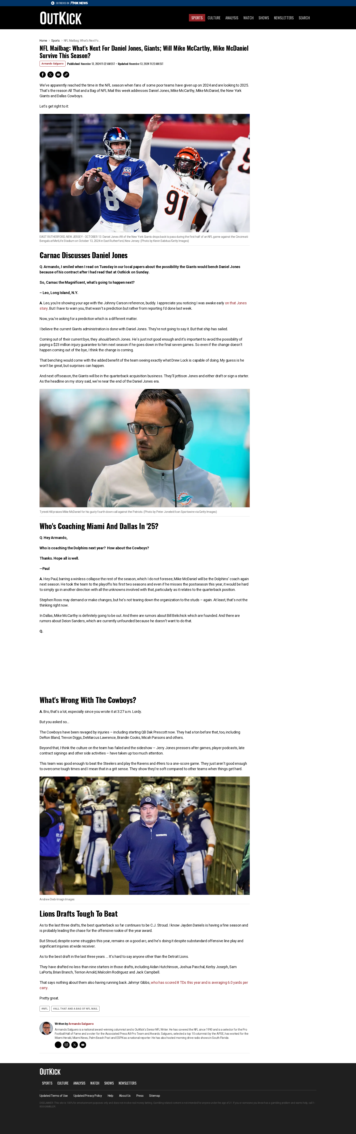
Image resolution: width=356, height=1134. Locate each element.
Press (140, 1095)
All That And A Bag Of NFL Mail (76, 1008)
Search (304, 17)
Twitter (50, 74)
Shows (264, 17)
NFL (45, 1008)
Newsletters (284, 17)
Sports (197, 17)
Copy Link (66, 74)
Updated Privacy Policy (88, 1095)
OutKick (61, 17)
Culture (214, 17)
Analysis (231, 17)
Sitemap (154, 1095)
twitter (74, 1044)
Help (110, 1095)
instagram (66, 1044)
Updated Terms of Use (54, 1095)
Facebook (43, 74)
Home (43, 40)
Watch (248, 17)
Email (58, 74)
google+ (58, 1044)
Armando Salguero (52, 63)
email (83, 1044)
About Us (125, 1095)
